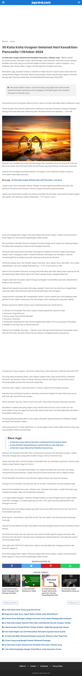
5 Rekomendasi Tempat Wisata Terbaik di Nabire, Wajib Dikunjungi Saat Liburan (36, 627)
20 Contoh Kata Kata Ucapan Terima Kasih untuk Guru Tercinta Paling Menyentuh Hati (50, 592)
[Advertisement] (41, 22)
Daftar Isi (22, 666)
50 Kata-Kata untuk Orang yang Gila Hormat (22, 610)
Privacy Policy (58, 666)
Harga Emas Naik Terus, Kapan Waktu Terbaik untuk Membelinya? (31, 614)
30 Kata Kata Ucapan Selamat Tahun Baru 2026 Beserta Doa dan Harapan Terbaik (38, 442)
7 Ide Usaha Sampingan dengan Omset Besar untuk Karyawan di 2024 (32, 649)
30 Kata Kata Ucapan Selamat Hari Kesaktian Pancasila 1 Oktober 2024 (33, 645)
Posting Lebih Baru (10, 603)
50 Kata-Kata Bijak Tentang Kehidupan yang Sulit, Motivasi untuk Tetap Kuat (36, 445)
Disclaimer (44, 666)
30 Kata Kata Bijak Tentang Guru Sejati (29, 590)
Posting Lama (73, 603)
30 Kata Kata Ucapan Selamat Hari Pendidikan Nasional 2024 (31, 448)
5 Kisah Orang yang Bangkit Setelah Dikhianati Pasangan (27, 640)
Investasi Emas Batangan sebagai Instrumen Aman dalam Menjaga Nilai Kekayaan (38, 619)
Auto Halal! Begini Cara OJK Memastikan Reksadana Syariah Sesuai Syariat (34, 632)
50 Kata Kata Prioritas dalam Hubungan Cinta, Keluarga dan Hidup (10, 591)
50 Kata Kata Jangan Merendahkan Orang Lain (70, 590)
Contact (33, 666)
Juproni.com (46, 673)
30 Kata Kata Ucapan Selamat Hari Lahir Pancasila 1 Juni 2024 (36, 180)
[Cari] (79, 2)
